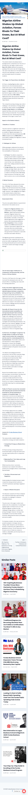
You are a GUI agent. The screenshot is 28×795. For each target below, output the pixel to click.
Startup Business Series (19, 17)
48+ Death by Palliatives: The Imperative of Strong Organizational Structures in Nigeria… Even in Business (7, 545)
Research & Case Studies (7, 17)
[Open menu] (23, 3)
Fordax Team (7, 667)
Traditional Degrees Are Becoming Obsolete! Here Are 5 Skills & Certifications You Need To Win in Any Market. (13, 624)
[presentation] (14, 571)
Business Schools (14, 16)
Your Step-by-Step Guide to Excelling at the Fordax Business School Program (13, 768)
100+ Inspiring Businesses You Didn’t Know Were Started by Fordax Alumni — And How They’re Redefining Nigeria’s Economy (13, 587)
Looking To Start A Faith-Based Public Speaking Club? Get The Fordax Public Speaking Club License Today (13, 697)
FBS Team (6, 41)
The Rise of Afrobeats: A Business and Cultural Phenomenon (20, 542)
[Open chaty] (24, 791)
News (3, 16)
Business (8, 16)
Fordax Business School (15, 432)
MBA (20, 16)
